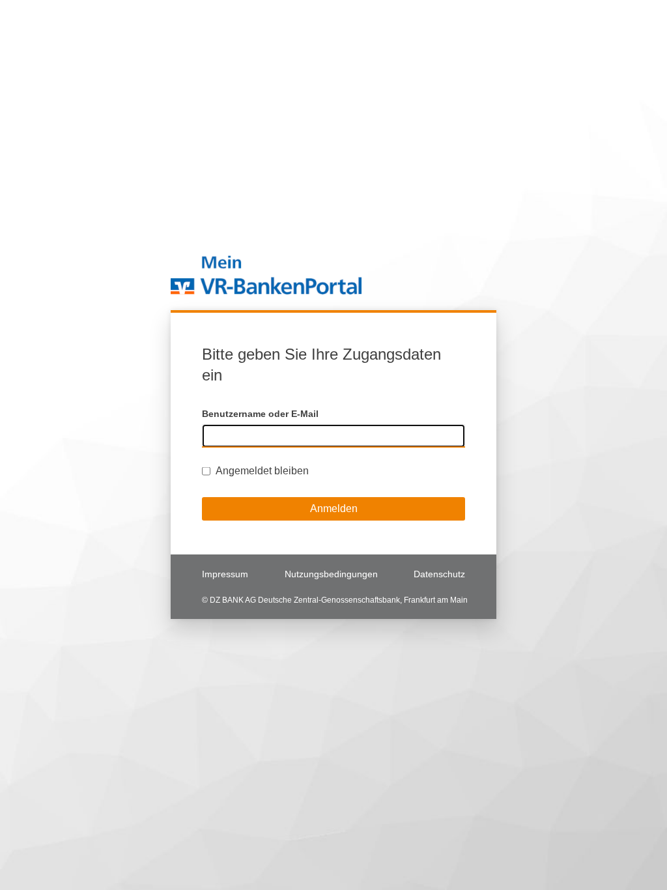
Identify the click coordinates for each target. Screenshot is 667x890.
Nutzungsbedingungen (331, 574)
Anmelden (334, 508)
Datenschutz (439, 574)
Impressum (225, 574)
